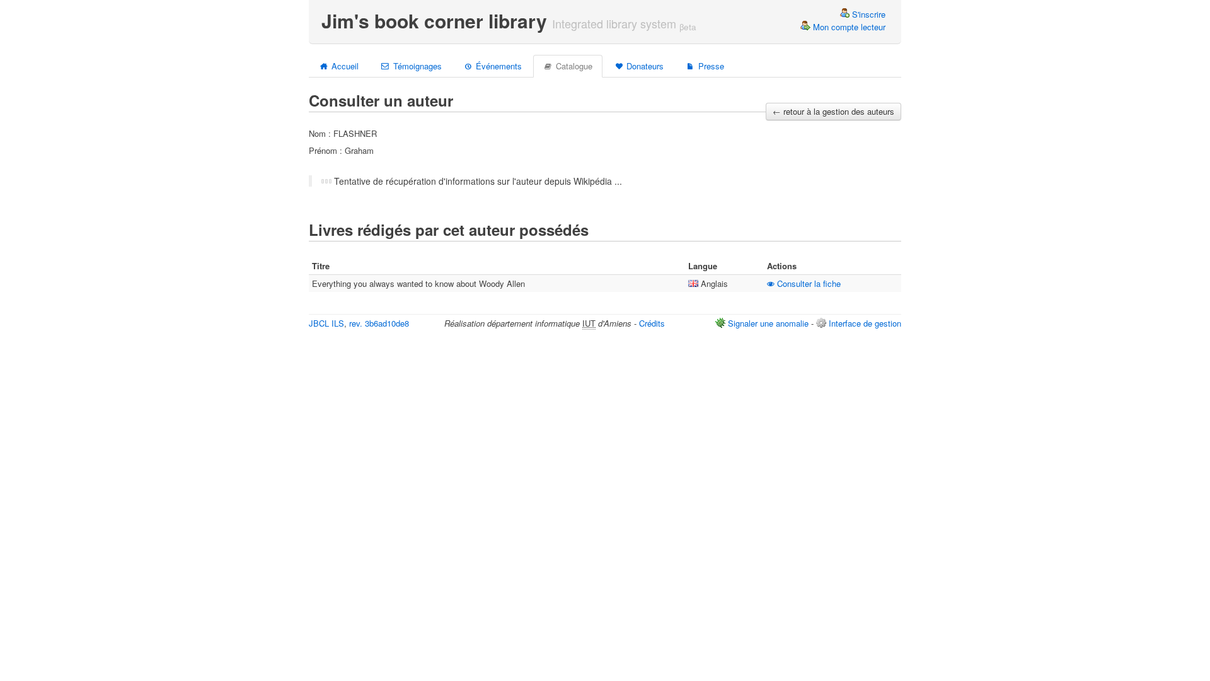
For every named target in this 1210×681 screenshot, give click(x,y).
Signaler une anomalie (768, 323)
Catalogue (572, 66)
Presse (710, 66)
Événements (497, 66)
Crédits (652, 323)
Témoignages (416, 66)
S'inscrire (867, 14)
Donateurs (644, 66)
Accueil (344, 66)
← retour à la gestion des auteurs (833, 111)
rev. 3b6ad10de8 (379, 323)
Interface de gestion (865, 323)
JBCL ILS (326, 323)
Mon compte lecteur (847, 27)
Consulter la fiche (808, 283)
